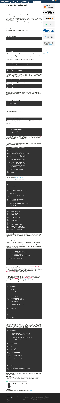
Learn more (50, 44)
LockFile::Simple (26, 279)
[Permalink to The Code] (11, 123)
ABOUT (12, 1)
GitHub (31, 390)
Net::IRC (13, 266)
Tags (7, 399)
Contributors (8, 400)
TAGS (29, 1)
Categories (8, 398)
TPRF (46, 5)
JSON (7, 401)
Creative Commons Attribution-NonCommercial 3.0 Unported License (26, 397)
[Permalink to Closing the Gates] (15, 29)
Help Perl (45, 53)
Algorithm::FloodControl (19, 177)
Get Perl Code (46, 52)
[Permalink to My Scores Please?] (15, 241)
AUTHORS (18, 1)
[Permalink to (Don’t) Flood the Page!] (17, 275)
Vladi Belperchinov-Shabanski (16, 6)
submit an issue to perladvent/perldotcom (14, 396)
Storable (21, 279)
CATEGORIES (25, 1)
